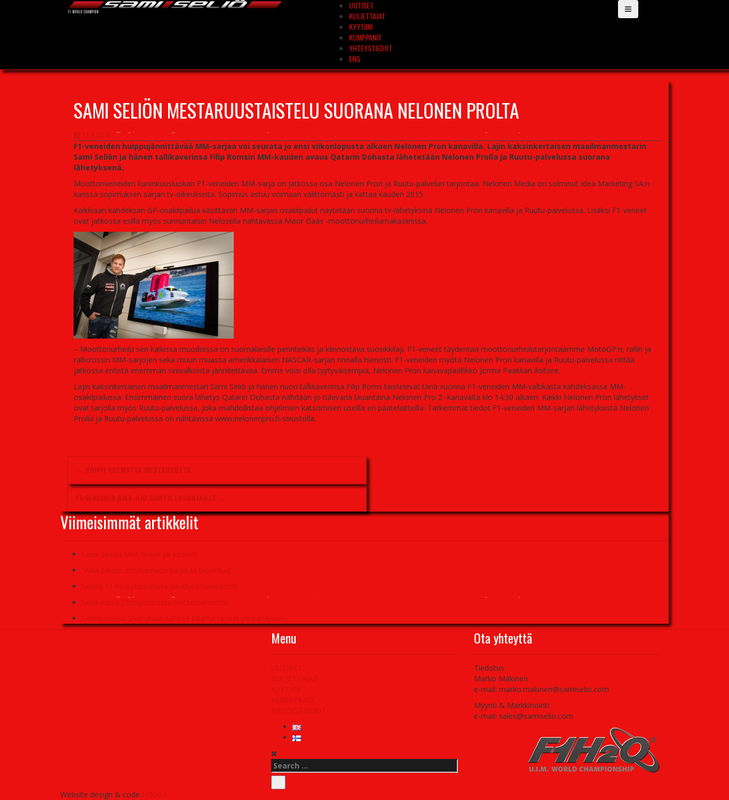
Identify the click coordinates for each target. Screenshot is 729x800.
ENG (354, 58)
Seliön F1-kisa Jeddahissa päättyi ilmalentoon (159, 586)
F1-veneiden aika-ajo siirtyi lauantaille (151, 497)
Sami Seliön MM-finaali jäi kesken (139, 554)
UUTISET (286, 668)
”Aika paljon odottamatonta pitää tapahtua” (157, 570)
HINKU (153, 794)
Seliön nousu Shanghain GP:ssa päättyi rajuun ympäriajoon (183, 618)
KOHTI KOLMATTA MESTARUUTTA (133, 469)
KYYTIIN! (361, 26)
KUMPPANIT (365, 37)
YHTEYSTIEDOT (370, 47)
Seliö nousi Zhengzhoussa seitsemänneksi (154, 602)
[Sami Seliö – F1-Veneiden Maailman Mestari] (175, 6)
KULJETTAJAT (367, 15)
